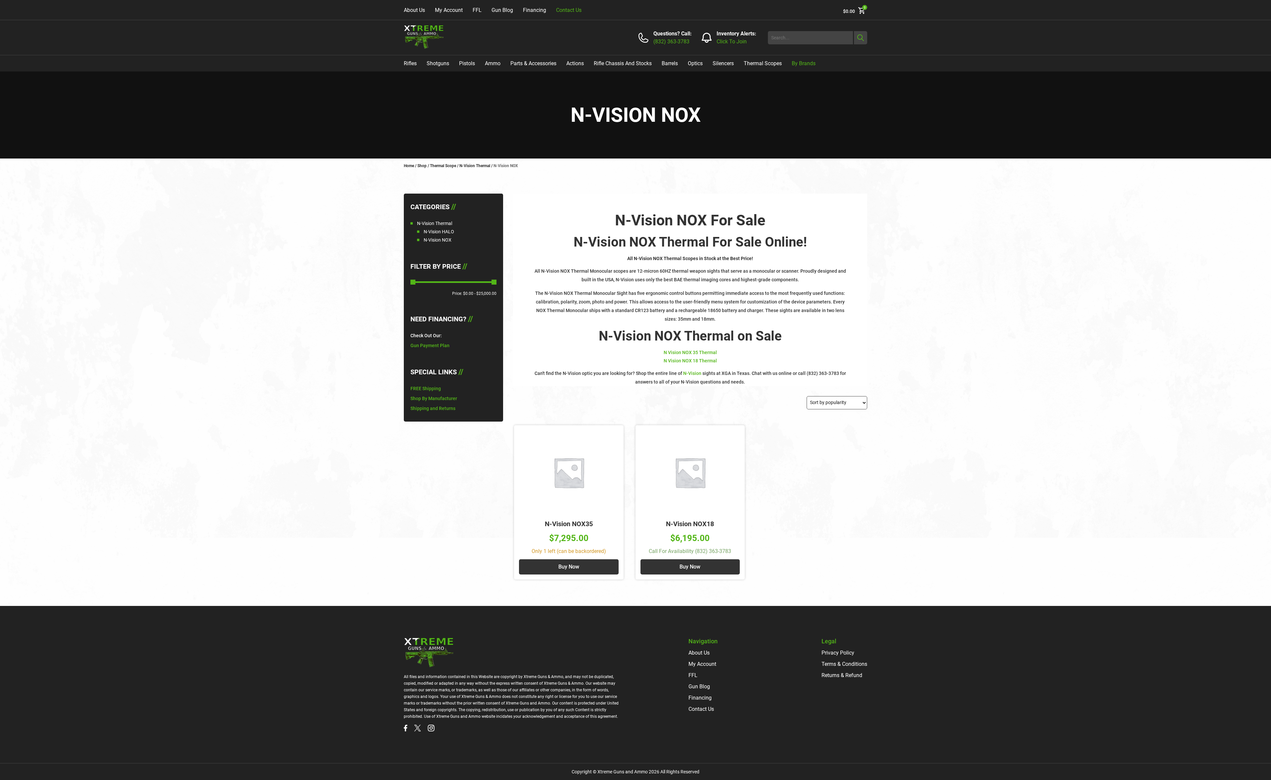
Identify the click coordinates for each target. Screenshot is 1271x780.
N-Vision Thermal (474, 165)
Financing (534, 10)
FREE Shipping (425, 388)
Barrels (670, 63)
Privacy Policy (838, 653)
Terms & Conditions (844, 664)
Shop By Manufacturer (433, 398)
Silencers (723, 63)
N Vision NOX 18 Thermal (690, 360)
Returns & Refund (842, 675)
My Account (449, 10)
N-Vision (692, 373)
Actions (575, 63)
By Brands (804, 63)
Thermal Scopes (763, 63)
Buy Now (568, 567)
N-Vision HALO (439, 231)
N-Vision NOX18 (690, 524)
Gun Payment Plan (429, 345)
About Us (414, 10)
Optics (695, 63)
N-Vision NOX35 (569, 524)
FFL (477, 10)
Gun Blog (502, 10)
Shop (422, 165)
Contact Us (569, 10)
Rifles (410, 63)
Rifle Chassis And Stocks (623, 63)
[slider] (412, 282)
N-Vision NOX (437, 240)
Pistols (467, 63)
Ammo (492, 63)
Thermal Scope (443, 165)
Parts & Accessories (533, 63)
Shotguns (438, 63)
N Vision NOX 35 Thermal (690, 352)
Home (409, 165)
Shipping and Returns (432, 408)
